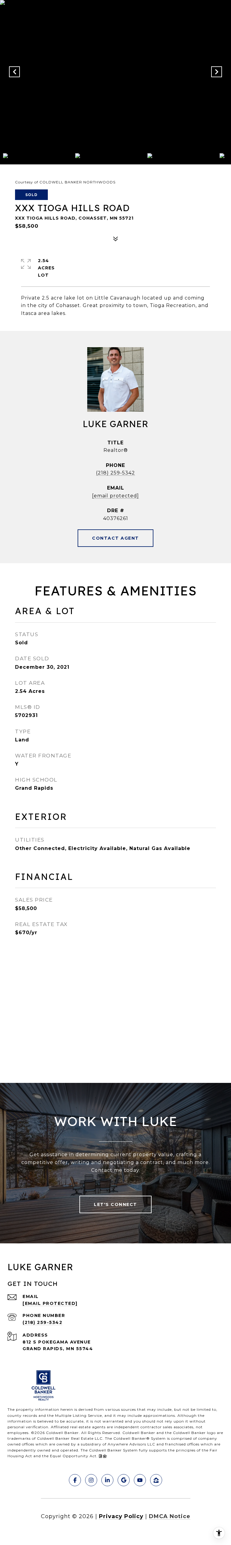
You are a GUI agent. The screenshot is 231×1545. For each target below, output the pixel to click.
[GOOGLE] (124, 1480)
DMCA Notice (169, 1516)
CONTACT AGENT (115, 538)
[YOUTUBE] (140, 1480)
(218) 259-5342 (115, 473)
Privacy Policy (121, 1516)
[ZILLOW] (156, 1480)
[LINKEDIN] (107, 1480)
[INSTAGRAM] (91, 1480)
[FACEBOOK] (75, 1480)
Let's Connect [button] (115, 1204)
